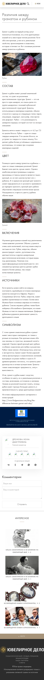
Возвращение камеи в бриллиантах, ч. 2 (22, 603)
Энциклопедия (22, 658)
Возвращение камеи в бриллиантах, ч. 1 (22, 628)
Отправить (22, 504)
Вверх (22, 636)
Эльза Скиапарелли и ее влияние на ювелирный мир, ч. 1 (22, 578)
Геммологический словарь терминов (22, 656)
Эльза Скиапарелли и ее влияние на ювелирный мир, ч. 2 (22, 551)
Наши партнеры (22, 660)
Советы (22, 663)
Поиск (28, 3)
